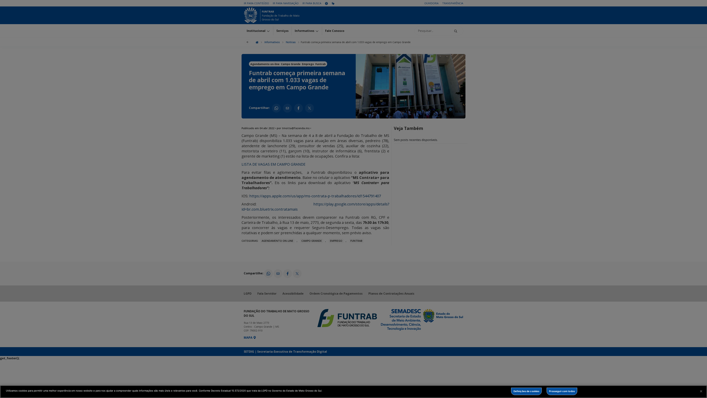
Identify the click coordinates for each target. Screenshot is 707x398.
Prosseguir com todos (562, 391)
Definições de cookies (526, 391)
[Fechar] (701, 391)
